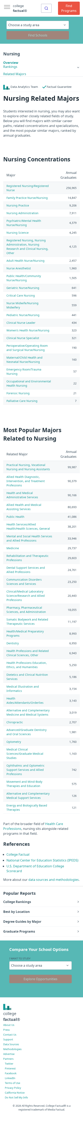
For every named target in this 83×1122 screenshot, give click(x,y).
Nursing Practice (17, 205)
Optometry (13, 742)
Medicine (12, 548)
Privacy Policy (13, 1088)
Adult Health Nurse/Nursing (25, 261)
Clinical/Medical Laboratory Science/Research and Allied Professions (25, 596)
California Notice (15, 1092)
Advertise (9, 1054)
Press (6, 1030)
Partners (8, 1059)
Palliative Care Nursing (21, 401)
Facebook (11, 1073)
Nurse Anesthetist (18, 268)
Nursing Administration (22, 213)
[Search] (46, 8)
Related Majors (14, 74)
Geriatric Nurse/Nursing (22, 288)
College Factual (17, 854)
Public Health (15, 517)
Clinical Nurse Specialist (22, 338)
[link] (41, 66)
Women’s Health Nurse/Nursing (27, 330)
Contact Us (9, 1034)
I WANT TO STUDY (19, 958)
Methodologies (12, 1049)
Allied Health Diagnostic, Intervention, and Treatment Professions (25, 481)
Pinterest (10, 1068)
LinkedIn (10, 1078)
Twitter (9, 1063)
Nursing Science (17, 233)
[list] (41, 66)
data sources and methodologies (53, 879)
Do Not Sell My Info (16, 1097)
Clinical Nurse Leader (20, 323)
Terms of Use (12, 1083)
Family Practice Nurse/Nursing (27, 198)
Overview (10, 62)
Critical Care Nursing (20, 295)
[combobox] (46, 8)
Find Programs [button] (69, 8)
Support (8, 1039)
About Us (8, 1025)
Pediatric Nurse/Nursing (22, 315)
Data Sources (11, 1044)
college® (11, 1016)
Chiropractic (14, 722)
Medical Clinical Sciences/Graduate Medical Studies (24, 753)
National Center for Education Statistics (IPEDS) (42, 860)
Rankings (10, 66)
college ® (20, 8)
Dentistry (12, 643)
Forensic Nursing (18, 393)
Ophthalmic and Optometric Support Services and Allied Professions (25, 770)
